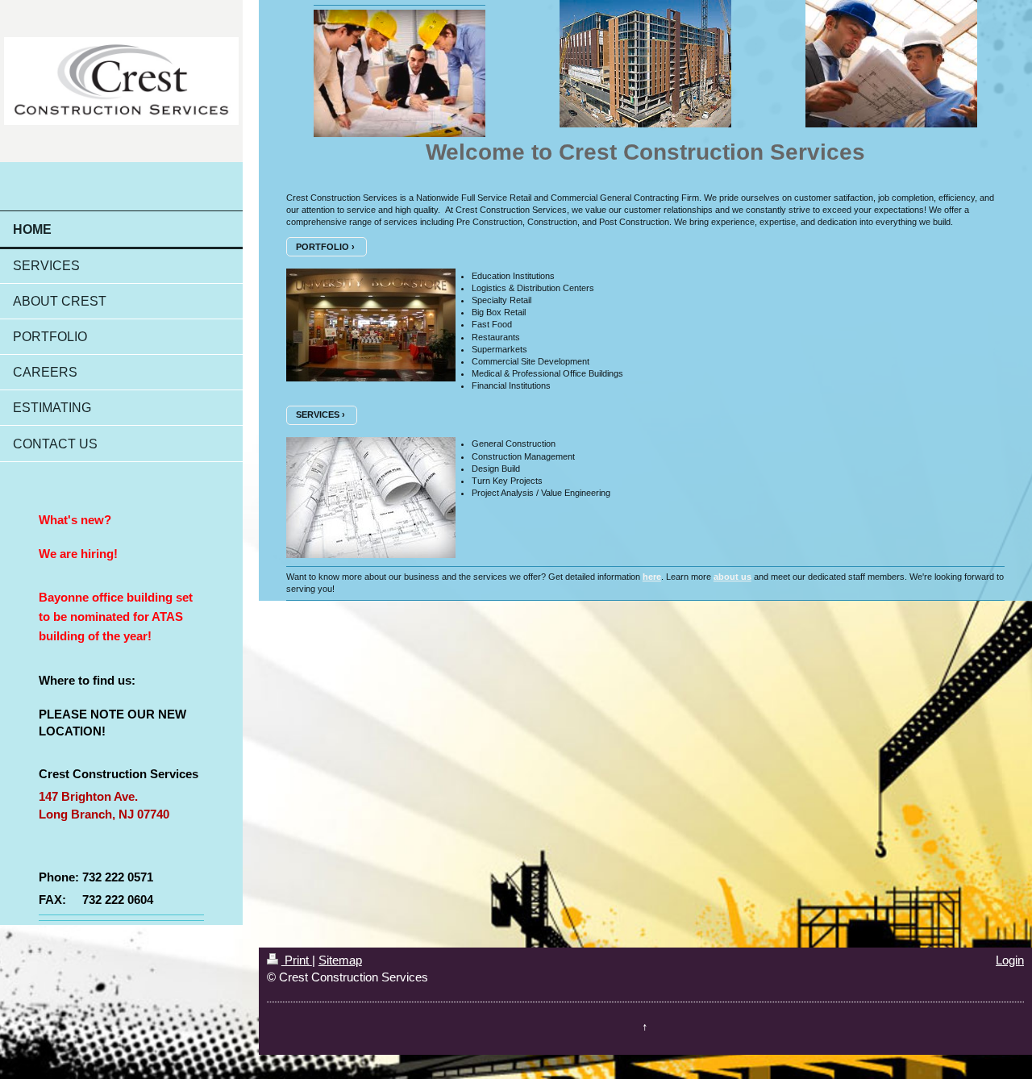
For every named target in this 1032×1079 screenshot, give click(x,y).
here (652, 576)
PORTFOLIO (322, 247)
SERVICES (317, 414)
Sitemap (340, 960)
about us (732, 576)
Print (296, 960)
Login (1010, 960)
